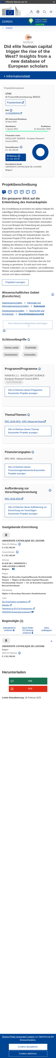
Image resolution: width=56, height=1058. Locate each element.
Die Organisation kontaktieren (18, 601)
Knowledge (30, 347)
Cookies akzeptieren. (28, 1047)
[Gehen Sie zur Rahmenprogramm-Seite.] (28, 38)
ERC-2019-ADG (13, 499)
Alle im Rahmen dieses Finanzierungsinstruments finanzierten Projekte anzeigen (26, 470)
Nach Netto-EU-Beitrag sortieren (28, 630)
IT (28, 192)
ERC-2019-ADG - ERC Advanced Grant (24, 421)
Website (9, 605)
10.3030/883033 (12, 113)
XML (30, 681)
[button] (38, 12)
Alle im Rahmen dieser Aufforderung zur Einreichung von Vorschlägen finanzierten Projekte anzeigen (27, 510)
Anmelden (31, 12)
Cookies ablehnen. (28, 1053)
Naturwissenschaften (12, 303)
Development (10, 354)
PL (34, 192)
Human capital (11, 347)
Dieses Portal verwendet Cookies (18, 1037)
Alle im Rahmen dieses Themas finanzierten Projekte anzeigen (23, 431)
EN (10, 192)
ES (16, 192)
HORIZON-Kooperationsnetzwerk (20, 612)
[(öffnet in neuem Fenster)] (11, 10)
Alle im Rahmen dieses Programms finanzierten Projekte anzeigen (25, 391)
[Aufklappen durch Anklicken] (51, 641)
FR (22, 192)
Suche (44, 12)
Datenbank (39, 306)
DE (4, 192)
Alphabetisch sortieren (9, 629)
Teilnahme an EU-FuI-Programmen (21, 608)
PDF (30, 689)
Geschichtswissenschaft (31, 314)
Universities (30, 354)
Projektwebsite (14, 103)
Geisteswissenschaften (13, 311)
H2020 (9, 28)
